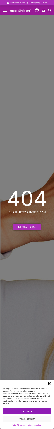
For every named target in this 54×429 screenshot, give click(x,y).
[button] (49, 383)
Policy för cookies (19, 425)
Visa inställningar (27, 419)
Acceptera (27, 411)
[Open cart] (43, 10)
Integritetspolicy (34, 425)
